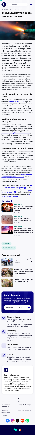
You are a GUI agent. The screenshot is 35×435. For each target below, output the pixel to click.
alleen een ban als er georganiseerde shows (16, 176)
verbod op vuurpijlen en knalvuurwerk (15, 133)
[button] (31, 4)
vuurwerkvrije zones (16, 102)
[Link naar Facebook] (8, 421)
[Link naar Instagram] (13, 421)
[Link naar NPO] (20, 430)
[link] (6, 243)
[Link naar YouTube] (22, 421)
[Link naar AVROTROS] (15, 430)
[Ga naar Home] (3, 4)
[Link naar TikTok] (17, 421)
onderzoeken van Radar (16, 195)
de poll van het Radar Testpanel (16, 186)
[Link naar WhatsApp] (27, 421)
